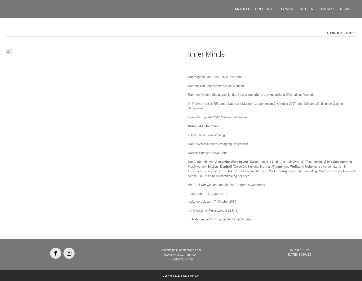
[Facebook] (55, 253)
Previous (336, 33)
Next (349, 33)
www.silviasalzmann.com (181, 254)
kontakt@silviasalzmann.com (181, 250)
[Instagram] (69, 253)
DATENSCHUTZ (299, 254)
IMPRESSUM (299, 250)
